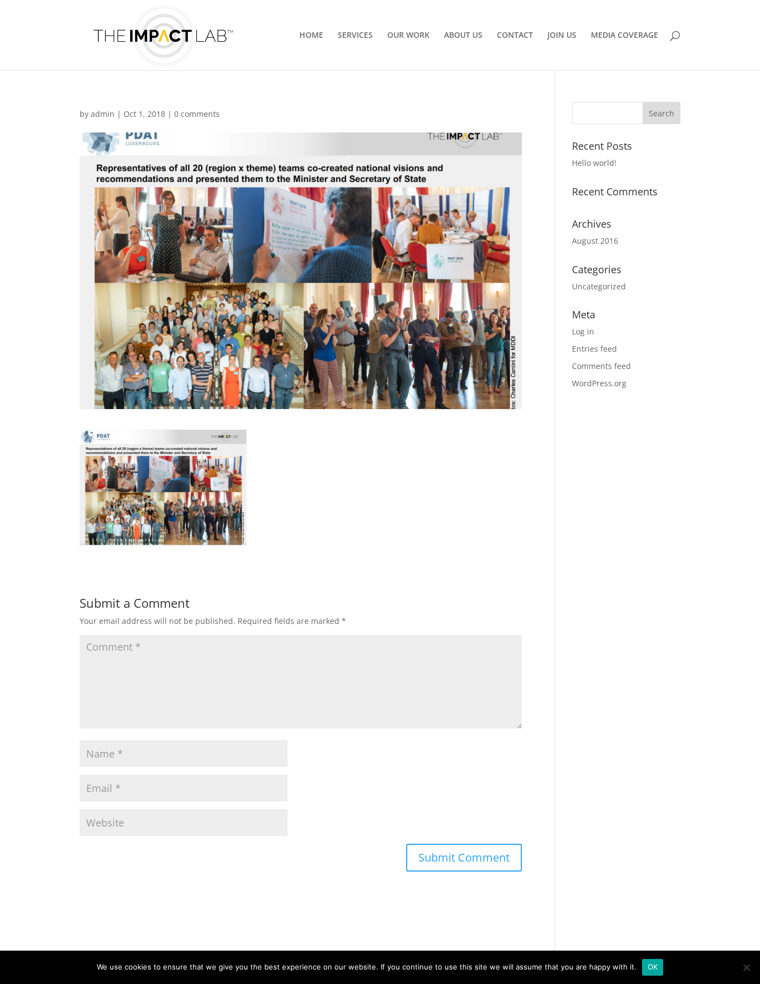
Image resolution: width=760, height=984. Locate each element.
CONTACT (515, 35)
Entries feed (594, 348)
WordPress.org (599, 383)
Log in (583, 331)
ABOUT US (463, 35)
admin (103, 114)
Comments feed (601, 366)
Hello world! (594, 163)
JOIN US (561, 35)
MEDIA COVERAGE (624, 35)
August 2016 (595, 240)
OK (653, 966)
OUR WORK (408, 35)
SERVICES (355, 35)
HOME (311, 35)
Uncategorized (599, 286)
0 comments (197, 114)
